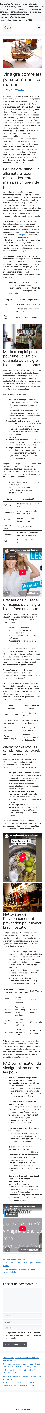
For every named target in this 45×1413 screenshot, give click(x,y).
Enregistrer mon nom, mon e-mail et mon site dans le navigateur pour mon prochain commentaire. (23, 1335)
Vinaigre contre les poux (16, 1259)
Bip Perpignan (20, 235)
